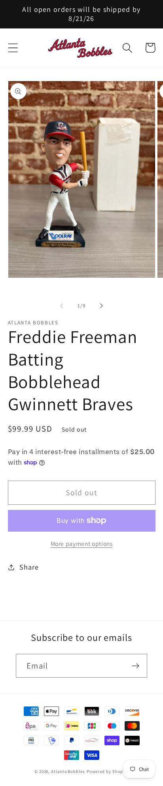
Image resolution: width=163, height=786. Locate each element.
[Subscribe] (135, 666)
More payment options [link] (82, 543)
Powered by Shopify (108, 771)
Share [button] (28, 567)
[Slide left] (61, 305)
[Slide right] (101, 305)
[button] (13, 47)
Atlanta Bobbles (68, 771)
